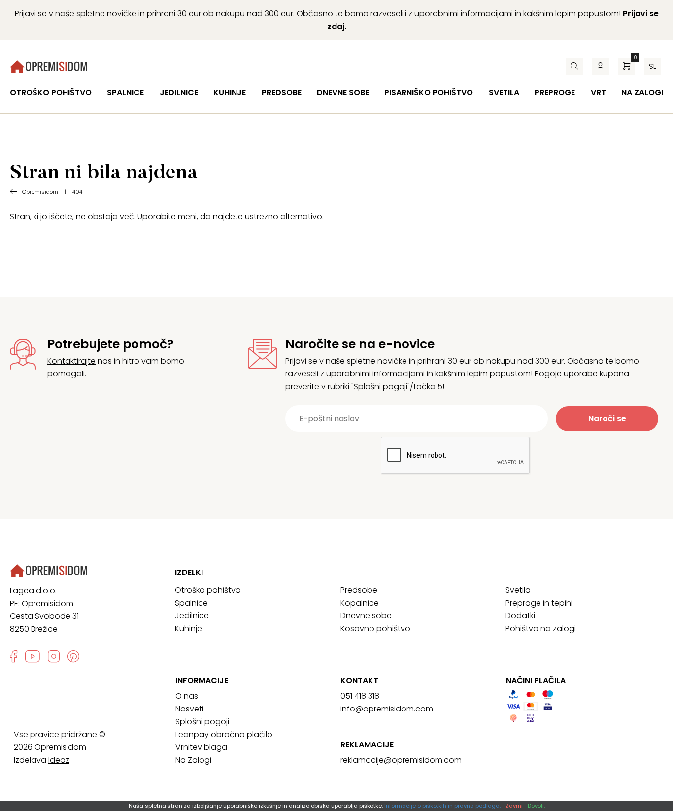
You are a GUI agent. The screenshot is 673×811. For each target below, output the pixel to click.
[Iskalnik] (574, 66)
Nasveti (189, 708)
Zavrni (514, 806)
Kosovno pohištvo (375, 628)
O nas (186, 696)
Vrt (598, 92)
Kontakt (359, 681)
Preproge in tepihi (538, 602)
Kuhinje (229, 92)
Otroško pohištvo (51, 92)
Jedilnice (179, 92)
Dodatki (520, 615)
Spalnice (125, 92)
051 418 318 (359, 696)
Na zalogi (642, 92)
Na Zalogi (193, 760)
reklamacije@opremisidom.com (401, 760)
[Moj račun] (600, 66)
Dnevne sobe (343, 92)
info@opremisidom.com (386, 708)
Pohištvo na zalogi (540, 628)
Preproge (555, 92)
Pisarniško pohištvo (428, 92)
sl (652, 66)
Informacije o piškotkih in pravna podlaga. (442, 806)
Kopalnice (359, 602)
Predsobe (282, 92)
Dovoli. (536, 806)
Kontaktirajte (71, 361)
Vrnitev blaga (201, 747)
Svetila (504, 92)
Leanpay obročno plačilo (223, 734)
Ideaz (58, 760)
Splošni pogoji (202, 721)
